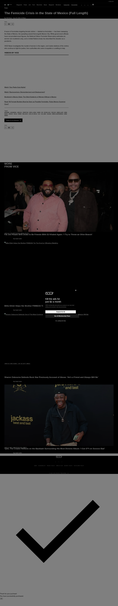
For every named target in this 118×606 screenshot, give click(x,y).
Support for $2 (60, 311)
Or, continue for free (61, 320)
